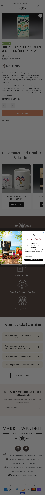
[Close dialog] (43, 231)
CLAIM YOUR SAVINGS (34, 259)
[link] (34, 235)
